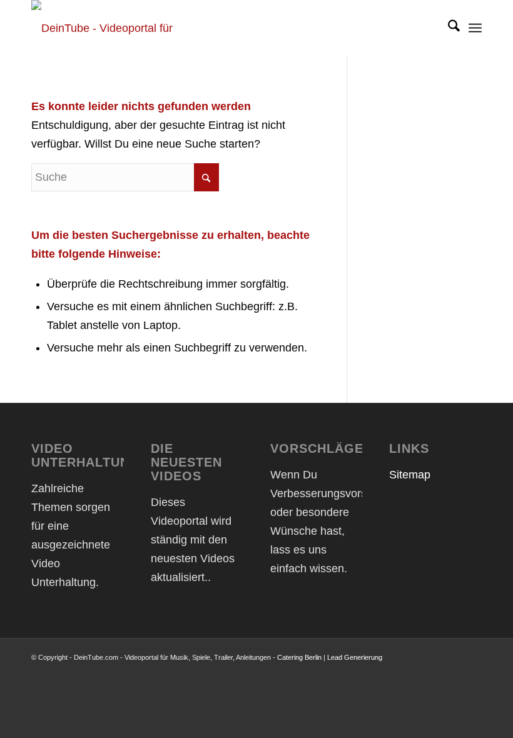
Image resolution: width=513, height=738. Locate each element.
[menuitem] (447, 28)
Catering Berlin (299, 657)
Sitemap (409, 474)
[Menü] (475, 28)
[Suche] (447, 28)
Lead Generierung (354, 657)
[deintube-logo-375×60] (115, 28)
